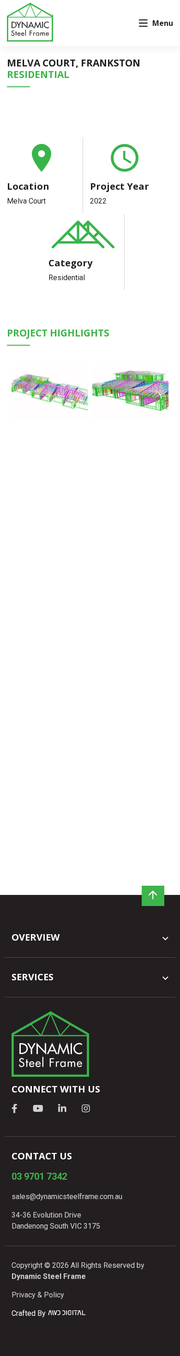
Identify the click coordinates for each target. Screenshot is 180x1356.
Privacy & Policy (38, 1294)
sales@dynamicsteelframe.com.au (67, 1196)
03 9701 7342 (39, 1176)
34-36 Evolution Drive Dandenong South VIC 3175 (56, 1220)
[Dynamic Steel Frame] (30, 22)
